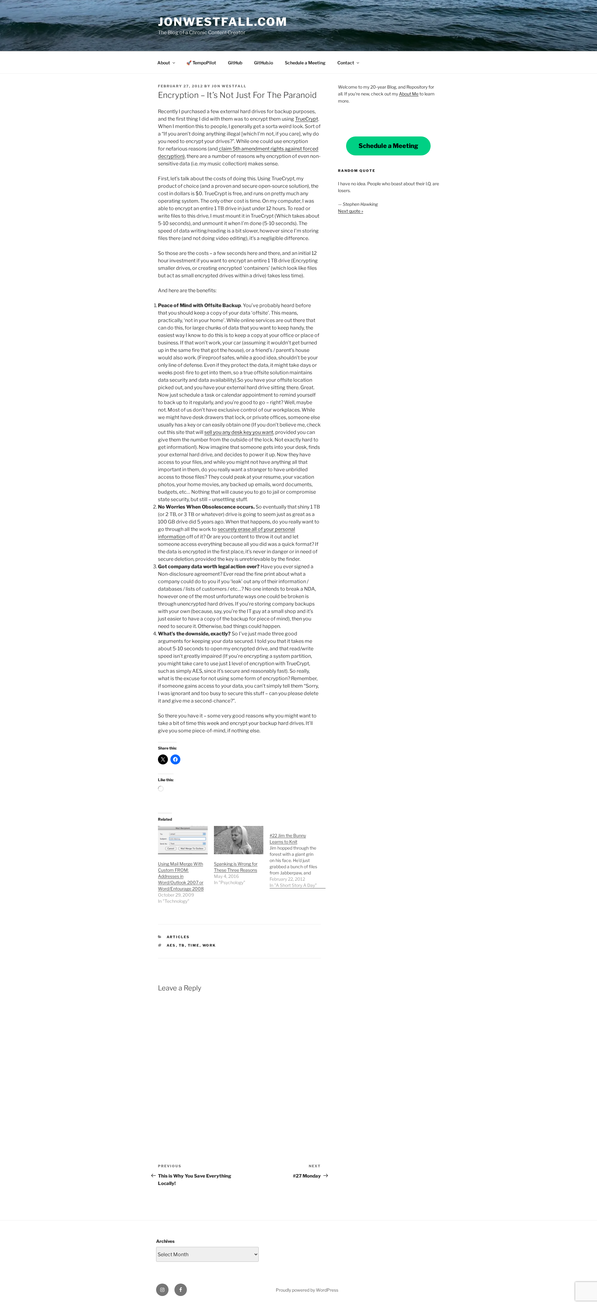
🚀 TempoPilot (201, 62)
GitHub (235, 62)
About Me (409, 93)
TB (182, 945)
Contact (345, 62)
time (194, 945)
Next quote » (350, 211)
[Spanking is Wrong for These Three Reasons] (239, 840)
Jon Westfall (229, 86)
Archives (165, 1241)
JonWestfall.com (223, 22)
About (163, 62)
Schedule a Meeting (305, 62)
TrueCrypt (306, 119)
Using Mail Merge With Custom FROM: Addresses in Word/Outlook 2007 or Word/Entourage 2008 (181, 876)
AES (171, 945)
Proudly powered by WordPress (307, 1290)
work (209, 945)
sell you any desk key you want (238, 432)
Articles (178, 937)
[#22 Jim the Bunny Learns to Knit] (298, 857)
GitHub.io (263, 62)
